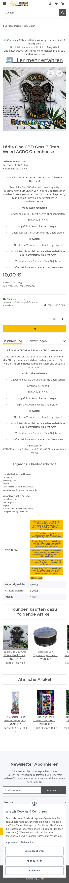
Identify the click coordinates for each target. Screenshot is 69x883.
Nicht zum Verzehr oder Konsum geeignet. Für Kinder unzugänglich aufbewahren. (46, 562)
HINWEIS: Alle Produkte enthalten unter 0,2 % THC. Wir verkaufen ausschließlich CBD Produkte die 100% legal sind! (46, 553)
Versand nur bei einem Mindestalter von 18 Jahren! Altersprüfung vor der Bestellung (46, 535)
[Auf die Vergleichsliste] (50, 73)
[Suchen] (62, 12)
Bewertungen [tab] (37, 341)
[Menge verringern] (6, 318)
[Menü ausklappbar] (4, 2)
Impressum (12, 842)
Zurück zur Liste (13, 25)
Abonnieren (53, 790)
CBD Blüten (21, 165)
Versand (30, 285)
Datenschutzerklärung (20, 774)
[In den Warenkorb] (5, 36)
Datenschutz (28, 842)
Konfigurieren (34, 860)
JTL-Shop (40, 878)
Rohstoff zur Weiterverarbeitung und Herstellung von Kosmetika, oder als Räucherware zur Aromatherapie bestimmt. (46, 544)
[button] (50, 3)
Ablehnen (34, 870)
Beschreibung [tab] (12, 341)
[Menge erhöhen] (62, 318)
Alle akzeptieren (34, 850)
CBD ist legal (36, 578)
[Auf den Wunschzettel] (59, 73)
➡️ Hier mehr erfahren (34, 60)
